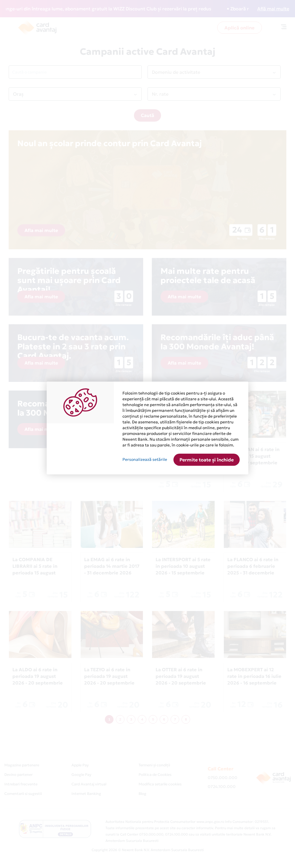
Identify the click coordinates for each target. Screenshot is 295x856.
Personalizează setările (144, 459)
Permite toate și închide (206, 460)
